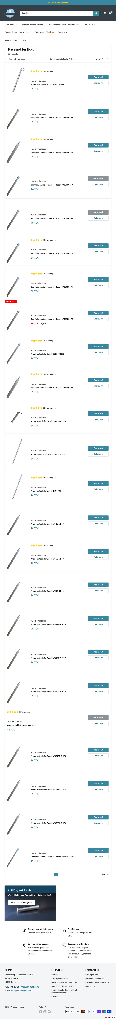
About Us (89, 25)
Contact (61, 32)
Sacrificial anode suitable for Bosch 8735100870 (52, 253)
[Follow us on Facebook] (40, 1011)
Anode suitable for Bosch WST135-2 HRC (48, 756)
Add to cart (98, 77)
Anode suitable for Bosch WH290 (21, 725)
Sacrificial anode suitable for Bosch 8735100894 (52, 117)
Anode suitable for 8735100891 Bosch (47, 84)
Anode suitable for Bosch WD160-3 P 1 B (48, 658)
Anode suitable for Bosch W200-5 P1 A (47, 591)
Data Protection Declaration (63, 986)
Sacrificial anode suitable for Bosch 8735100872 (52, 319)
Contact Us (90, 986)
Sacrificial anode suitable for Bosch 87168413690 (52, 857)
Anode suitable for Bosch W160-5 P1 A (47, 559)
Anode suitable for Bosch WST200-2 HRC (48, 823)
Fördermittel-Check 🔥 (44, 32)
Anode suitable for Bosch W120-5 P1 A (47, 524)
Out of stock (98, 179)
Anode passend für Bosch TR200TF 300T (48, 454)
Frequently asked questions (16, 32)
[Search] (96, 13)
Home (7, 40)
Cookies (54, 996)
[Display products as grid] (107, 59)
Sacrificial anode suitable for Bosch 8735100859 (52, 152)
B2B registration (92, 974)
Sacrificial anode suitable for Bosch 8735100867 (52, 185)
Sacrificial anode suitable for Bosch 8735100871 (52, 287)
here (32, 954)
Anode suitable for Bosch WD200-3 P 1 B (48, 691)
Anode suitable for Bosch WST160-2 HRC (48, 790)
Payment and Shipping (95, 978)
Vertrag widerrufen (59, 978)
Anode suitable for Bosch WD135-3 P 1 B (48, 624)
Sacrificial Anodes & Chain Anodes (64, 25)
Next (103, 874)
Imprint (54, 974)
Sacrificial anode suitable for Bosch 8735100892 (52, 387)
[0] (109, 13)
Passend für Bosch (38, 81)
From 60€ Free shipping (58, 2)
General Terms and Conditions (64, 982)
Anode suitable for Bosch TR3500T (46, 491)
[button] (37, 71)
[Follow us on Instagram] (44, 1011)
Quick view (98, 83)
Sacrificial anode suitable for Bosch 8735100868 (52, 218)
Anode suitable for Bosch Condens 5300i (48, 421)
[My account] (105, 13)
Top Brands (9, 25)
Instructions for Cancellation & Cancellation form (64, 991)
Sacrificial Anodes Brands (32, 25)
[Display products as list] (103, 59)
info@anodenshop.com (21, 990)
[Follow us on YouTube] (49, 1011)
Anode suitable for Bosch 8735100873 (47, 354)
